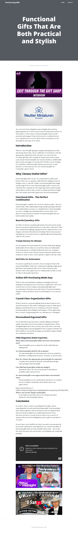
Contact (70, 2)
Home (63, 2)
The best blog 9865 (12, 2)
